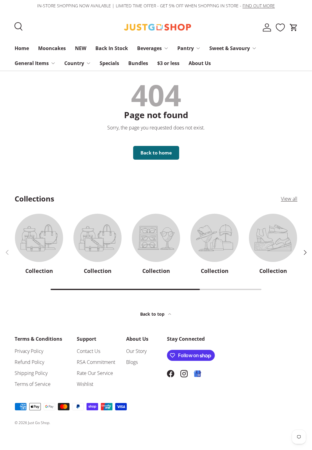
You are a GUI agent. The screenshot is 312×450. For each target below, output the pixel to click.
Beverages (149, 48)
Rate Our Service (95, 373)
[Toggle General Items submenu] (53, 63)
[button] (293, 27)
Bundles (138, 63)
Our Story (136, 351)
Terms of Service (33, 384)
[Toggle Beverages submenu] (166, 48)
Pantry (185, 48)
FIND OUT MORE (259, 6)
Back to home (156, 153)
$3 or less (168, 63)
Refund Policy (29, 362)
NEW (80, 48)
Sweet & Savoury (229, 48)
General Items (32, 63)
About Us (200, 63)
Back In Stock (111, 48)
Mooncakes (52, 48)
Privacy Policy (29, 351)
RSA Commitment (96, 362)
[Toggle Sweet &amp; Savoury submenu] (254, 48)
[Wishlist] (280, 27)
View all (289, 198)
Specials (109, 63)
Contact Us (88, 351)
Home (22, 48)
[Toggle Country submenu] (88, 63)
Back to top (153, 314)
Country (74, 63)
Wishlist (85, 384)
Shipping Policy (31, 373)
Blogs (132, 362)
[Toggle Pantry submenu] (198, 48)
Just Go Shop (38, 422)
